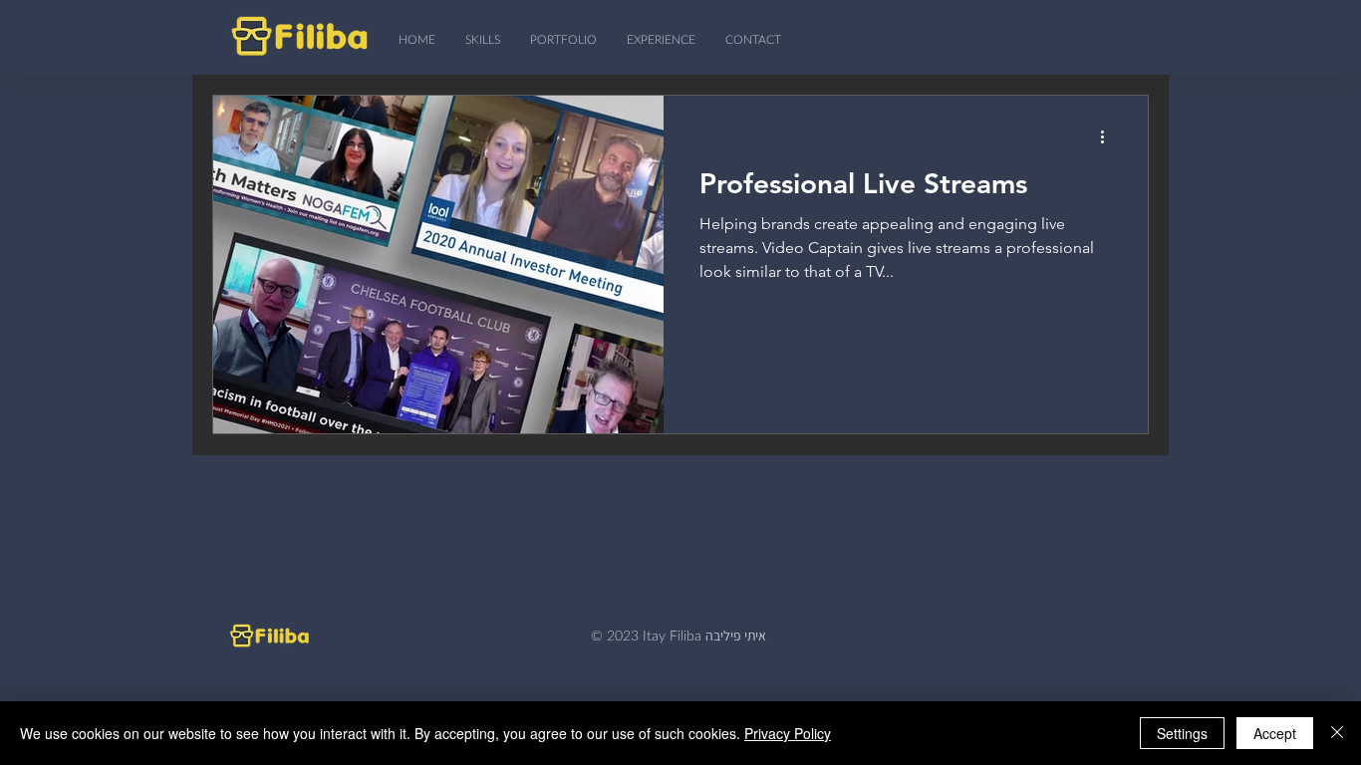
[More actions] (1109, 136)
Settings (1182, 733)
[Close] (1337, 733)
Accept (1274, 733)
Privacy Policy (787, 733)
